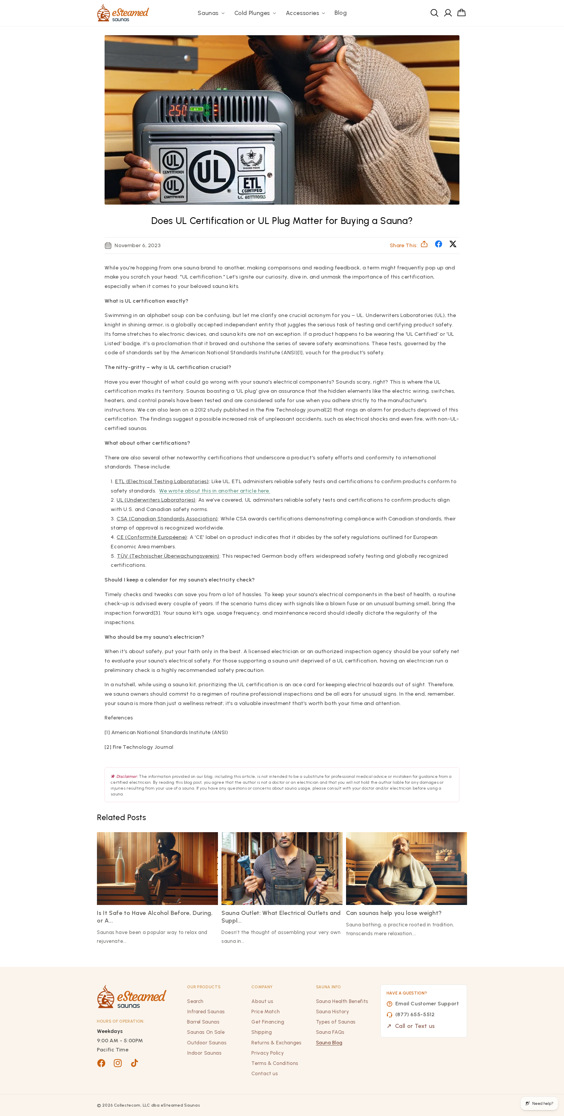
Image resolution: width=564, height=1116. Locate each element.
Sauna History (332, 1011)
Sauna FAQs (330, 1032)
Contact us (264, 1073)
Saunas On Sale (205, 1032)
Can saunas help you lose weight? (394, 912)
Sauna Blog (329, 1043)
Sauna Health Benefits (342, 1001)
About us (262, 1001)
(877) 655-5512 (415, 1014)
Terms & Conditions (274, 1063)
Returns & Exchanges (276, 1043)
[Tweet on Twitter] (452, 245)
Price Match (265, 1011)
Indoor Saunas (204, 1053)
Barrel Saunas (203, 1022)
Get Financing (267, 1022)
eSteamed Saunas (180, 1105)
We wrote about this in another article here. (214, 491)
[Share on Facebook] (439, 245)
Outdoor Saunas (206, 1043)
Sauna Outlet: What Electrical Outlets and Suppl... (281, 916)
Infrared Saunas (206, 1011)
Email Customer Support (427, 1003)
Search (195, 1001)
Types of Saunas (336, 1022)
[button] (210, 13)
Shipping (261, 1032)
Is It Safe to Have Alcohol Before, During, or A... (155, 916)
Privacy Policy (267, 1053)
